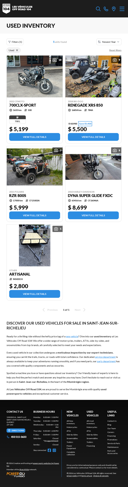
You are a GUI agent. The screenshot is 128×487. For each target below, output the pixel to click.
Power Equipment (71, 447)
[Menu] (122, 9)
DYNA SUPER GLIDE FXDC (90, 195)
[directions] (114, 9)
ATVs (69, 431)
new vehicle (72, 336)
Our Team (111, 428)
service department (105, 356)
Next (78, 309)
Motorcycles (72, 427)
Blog (109, 425)
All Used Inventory (91, 422)
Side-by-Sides (72, 434)
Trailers (70, 442)
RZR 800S (17, 195)
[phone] (106, 9)
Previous (52, 309)
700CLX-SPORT (22, 105)
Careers (110, 432)
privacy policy (72, 476)
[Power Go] (34, 474)
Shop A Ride (24, 469)
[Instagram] (54, 450)
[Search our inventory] (98, 9)
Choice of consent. (101, 476)
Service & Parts (113, 443)
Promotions (112, 439)
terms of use (86, 476)
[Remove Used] (17, 50)
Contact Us (112, 421)
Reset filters (115, 50)
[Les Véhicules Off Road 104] (17, 9)
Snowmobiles (72, 438)
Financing (91, 446)
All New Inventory (71, 422)
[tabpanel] (45, 431)
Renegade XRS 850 (85, 105)
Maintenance (112, 447)
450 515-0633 (18, 436)
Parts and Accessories (112, 452)
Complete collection (71, 453)
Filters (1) (17, 41)
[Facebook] (49, 450)
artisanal (19, 274)
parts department (106, 361)
